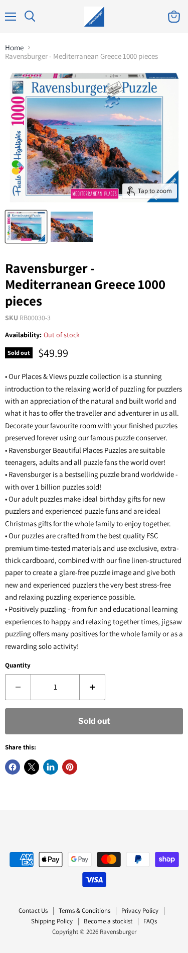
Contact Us (33, 910)
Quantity (18, 665)
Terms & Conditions (84, 910)
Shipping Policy (52, 921)
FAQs (150, 921)
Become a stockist (108, 921)
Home (14, 47)
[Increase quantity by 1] (92, 687)
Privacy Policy (139, 910)
